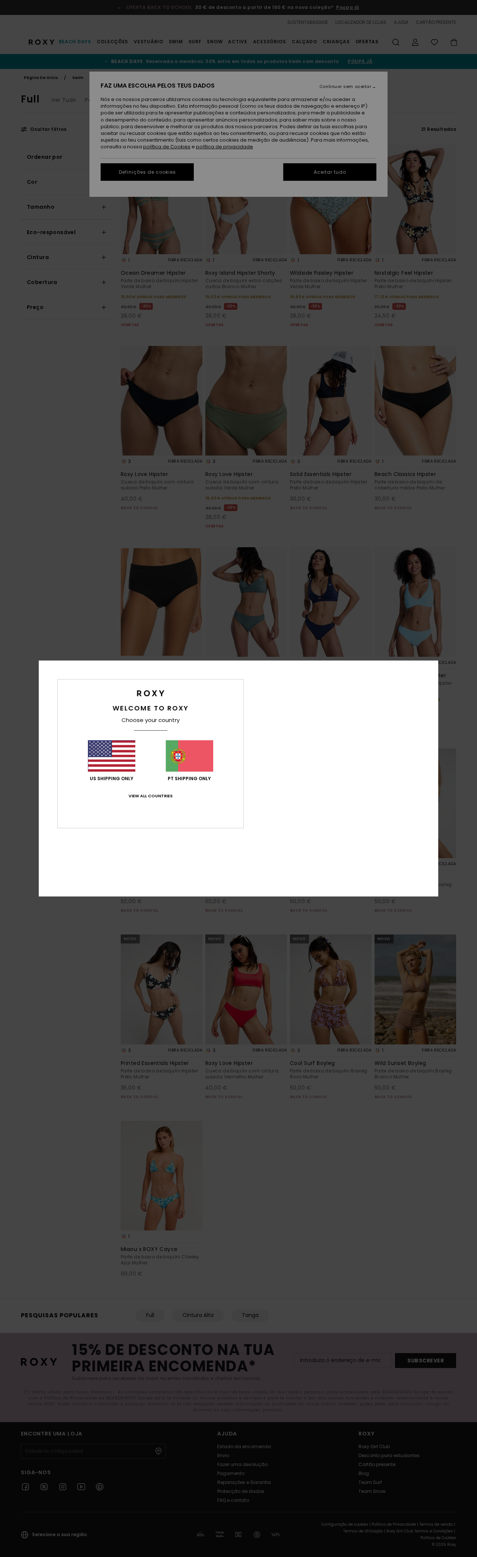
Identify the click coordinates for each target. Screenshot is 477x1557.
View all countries (151, 796)
